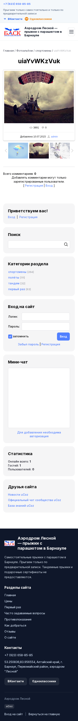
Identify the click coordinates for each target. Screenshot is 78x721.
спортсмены (43, 50)
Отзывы (9, 631)
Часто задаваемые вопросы (24, 613)
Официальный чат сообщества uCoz (34, 500)
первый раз (16, 289)
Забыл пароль (28, 344)
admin (54, 136)
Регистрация (34, 185)
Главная (8, 50)
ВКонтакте (16, 681)
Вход (49, 185)
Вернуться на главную (44, 714)
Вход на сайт (13, 714)
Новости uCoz (18, 494)
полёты (13, 277)
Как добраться (15, 625)
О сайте (10, 637)
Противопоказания (17, 619)
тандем (13, 283)
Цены (8, 601)
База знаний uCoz (21, 505)
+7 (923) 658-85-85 (17, 3)
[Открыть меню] (71, 31)
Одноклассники (44, 681)
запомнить (21, 336)
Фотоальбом (24, 50)
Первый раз (12, 607)
